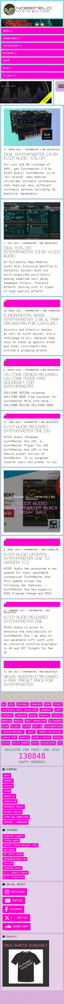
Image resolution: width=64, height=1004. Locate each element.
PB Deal (15, 726)
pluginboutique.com (15, 859)
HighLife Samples (14, 836)
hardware (21, 715)
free (58, 710)
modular (6, 721)
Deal (11, 704)
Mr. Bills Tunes (13, 854)
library (57, 715)
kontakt (44, 715)
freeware (7, 715)
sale (30, 732)
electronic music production (20, 710)
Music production (36, 721)
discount (23, 704)
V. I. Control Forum (15, 872)
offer (5, 726)
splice (5, 743)
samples (24, 737)
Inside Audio (11, 840)
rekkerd (8, 863)
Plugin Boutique (13, 732)
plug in (37, 726)
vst (60, 743)
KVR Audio (9, 850)
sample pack (9, 737)
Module (18, 721)
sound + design (41, 737)
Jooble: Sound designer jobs (20, 845)
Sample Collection (49, 732)
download (36, 704)
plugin (26, 726)
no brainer (55, 721)
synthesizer (48, 743)
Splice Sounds (21, 743)
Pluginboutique (53, 726)
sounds (58, 737)
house (33, 715)
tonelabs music (12, 868)
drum (47, 704)
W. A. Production (14, 877)
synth (35, 743)
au (3, 704)
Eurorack (46, 710)
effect (58, 704)
